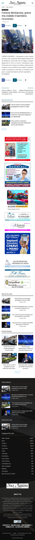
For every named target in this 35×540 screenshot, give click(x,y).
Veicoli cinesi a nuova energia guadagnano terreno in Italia (9, 348)
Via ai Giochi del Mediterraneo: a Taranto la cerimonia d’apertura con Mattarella (21, 115)
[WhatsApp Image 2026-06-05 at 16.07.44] (17, 210)
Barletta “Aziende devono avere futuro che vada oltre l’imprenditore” (25, 92)
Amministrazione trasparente (17, 535)
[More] (26, 25)
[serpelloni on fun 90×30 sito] (17, 287)
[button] (2, 3)
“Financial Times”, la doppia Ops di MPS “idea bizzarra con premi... (25, 366)
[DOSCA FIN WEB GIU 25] (17, 186)
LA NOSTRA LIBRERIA (22, 527)
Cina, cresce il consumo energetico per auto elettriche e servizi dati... (9, 366)
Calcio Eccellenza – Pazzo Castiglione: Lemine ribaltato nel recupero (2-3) (10, 92)
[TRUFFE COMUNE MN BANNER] (17, 160)
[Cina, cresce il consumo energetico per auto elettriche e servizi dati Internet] (6, 123)
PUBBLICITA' (10, 527)
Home (3, 7)
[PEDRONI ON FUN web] (17, 220)
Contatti (14, 533)
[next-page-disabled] (5, 129)
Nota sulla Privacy (6, 533)
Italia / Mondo (9, 7)
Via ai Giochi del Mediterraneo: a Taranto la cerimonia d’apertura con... (26, 348)
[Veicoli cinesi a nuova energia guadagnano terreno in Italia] (6, 107)
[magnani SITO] (17, 230)
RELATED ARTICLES (7, 100)
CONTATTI (6, 525)
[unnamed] (17, 267)
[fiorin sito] (17, 277)
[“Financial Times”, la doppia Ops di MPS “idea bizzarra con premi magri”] (6, 325)
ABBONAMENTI (26, 525)
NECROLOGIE (15, 525)
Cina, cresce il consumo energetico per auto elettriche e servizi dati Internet (21, 123)
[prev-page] (3, 129)
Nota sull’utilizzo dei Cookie (24, 533)
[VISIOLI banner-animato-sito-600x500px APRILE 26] (17, 253)
